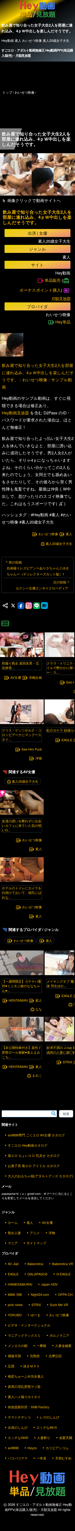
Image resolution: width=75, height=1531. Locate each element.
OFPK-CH (65, 1294)
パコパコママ (17, 1458)
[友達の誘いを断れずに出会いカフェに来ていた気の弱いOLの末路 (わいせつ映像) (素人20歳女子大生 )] (22, 814)
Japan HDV (49, 1284)
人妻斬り (43, 1437)
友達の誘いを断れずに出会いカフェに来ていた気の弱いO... (21, 825)
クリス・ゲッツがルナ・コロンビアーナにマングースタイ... (21, 735)
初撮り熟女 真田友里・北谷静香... (20, 665)
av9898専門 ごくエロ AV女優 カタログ (36, 1135)
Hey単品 (62, 321)
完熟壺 (35, 1355)
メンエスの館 (17, 1345)
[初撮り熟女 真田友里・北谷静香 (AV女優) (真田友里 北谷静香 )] (22, 656)
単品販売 (53, 280)
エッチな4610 (46, 1427)
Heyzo (32, 1447)
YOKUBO (15, 1314)
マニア (13, 1242)
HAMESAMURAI (20, 1284)
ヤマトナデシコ (19, 1417)
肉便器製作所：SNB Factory (28, 1406)
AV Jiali (13, 1263)
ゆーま (35, 1314)
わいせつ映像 (48, 534)
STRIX (67, 1062)
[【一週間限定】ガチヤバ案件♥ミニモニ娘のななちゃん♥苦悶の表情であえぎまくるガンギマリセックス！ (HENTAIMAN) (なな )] (22, 974)
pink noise (15, 1304)
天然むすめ (63, 1458)
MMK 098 (15, 1294)
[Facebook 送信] (20, 605)
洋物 (38, 758)
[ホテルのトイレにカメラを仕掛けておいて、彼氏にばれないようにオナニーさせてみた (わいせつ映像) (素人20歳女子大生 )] (22, 881)
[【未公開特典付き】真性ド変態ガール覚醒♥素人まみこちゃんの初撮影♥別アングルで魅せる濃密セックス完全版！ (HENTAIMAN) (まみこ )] (22, 1040)
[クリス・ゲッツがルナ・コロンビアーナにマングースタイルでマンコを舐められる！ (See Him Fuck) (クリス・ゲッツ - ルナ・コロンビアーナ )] (22, 723)
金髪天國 (65, 1437)
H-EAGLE (63, 1274)
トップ (7, 92)
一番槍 (41, 1345)
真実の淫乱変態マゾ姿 (24, 1386)
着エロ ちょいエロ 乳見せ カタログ (34, 1155)
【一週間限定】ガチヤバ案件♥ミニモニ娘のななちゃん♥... (21, 986)
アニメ (35, 1232)
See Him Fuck (31, 749)
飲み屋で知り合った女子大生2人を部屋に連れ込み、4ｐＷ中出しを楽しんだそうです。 (37, 217)
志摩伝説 (55, 1355)
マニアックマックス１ (24, 1335)
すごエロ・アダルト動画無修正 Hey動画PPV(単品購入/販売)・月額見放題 (37, 53)
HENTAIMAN (18, 1000)
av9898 (13, 1447)
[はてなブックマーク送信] (44, 605)
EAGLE (67, 739)
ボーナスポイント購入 (40, 290)
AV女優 (15, 677)
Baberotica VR (62, 1263)
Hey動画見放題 (15, 412)
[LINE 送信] (36, 605)
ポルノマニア (59, 1335)
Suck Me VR (59, 1304)
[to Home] (37, 18)
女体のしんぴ (17, 1427)
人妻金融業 (63, 1345)
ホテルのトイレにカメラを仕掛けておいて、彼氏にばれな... (21, 892)
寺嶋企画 (35, 677)
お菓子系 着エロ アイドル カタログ (34, 1165)
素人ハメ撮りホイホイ (24, 1396)
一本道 (41, 1458)
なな (38, 1009)
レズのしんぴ (49, 1417)
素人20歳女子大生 (59, 543)
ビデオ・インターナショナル (29, 1325)
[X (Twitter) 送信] (13, 605)
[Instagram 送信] (28, 605)
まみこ (37, 1075)
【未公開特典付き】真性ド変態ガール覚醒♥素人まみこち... (21, 1052)
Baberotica (35, 1263)
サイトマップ (36, 1242)
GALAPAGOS (37, 1274)
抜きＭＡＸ (31, 1366)
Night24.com (40, 1294)
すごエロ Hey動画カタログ (27, 1145)
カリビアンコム (57, 1447)
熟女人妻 (14, 1232)
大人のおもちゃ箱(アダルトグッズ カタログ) (40, 1175)
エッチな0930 (18, 1437)
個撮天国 (14, 1355)
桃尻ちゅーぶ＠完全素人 (26, 1376)
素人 (69, 534)
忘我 (11, 1366)
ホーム (13, 1222)
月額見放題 (60, 298)
